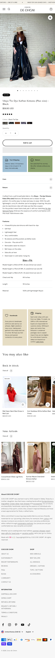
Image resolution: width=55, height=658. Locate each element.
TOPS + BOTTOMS (36, 570)
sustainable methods (25, 523)
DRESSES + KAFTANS (37, 566)
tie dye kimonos (47, 501)
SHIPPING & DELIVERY (9, 594)
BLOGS (3, 574)
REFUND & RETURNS (8, 602)
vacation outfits (28, 533)
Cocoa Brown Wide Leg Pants (12, 477)
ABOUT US (5, 554)
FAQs (3, 570)
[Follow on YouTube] (22, 624)
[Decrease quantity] (6, 133)
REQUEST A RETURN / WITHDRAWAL (8, 607)
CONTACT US (6, 582)
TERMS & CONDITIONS (9, 613)
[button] (8, 114)
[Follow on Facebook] (3, 624)
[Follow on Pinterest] (16, 624)
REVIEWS (4, 566)
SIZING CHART (6, 598)
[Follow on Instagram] (9, 624)
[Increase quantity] (15, 133)
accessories (37, 504)
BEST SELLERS (35, 558)
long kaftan (5, 504)
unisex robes (14, 504)
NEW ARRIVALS (35, 554)
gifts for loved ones (12, 533)
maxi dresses (25, 504)
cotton (46, 519)
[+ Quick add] (23, 404)
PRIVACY (4, 617)
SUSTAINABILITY (7, 558)
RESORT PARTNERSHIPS (9, 562)
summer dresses (39, 531)
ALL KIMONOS (35, 562)
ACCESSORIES (35, 574)
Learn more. (40, 342)
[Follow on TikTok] (29, 624)
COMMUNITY (5, 578)
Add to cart (27, 143)
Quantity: (6, 128)
